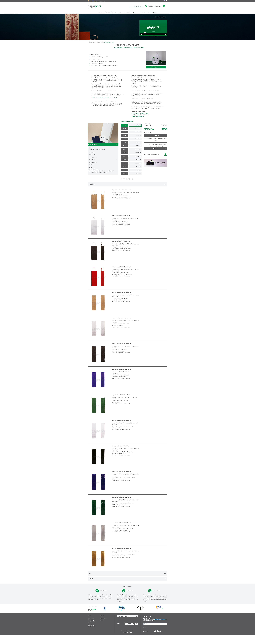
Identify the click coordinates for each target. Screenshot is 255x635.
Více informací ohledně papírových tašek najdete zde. (105, 97)
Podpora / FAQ (103, 618)
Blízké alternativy (128, 47)
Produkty (90, 42)
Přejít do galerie (92, 144)
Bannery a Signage (128, 12)
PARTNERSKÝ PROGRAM (124, 616)
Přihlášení (150, 6)
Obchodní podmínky (125, 631)
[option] (113, 608)
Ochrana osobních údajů (127, 632)
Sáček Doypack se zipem (138, 116)
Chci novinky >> (146, 627)
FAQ (128, 179)
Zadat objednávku (118, 47)
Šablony (132, 179)
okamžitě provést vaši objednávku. (154, 93)
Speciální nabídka (92, 622)
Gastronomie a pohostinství (145, 12)
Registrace (158, 6)
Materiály (122, 179)
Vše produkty (91, 620)
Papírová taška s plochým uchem (140, 113)
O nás (89, 616)
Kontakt (102, 620)
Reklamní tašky (99, 42)
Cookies (132, 631)
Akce (135, 12)
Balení (156, 12)
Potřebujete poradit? (139, 47)
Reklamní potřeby (116, 12)
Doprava (102, 616)
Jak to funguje (91, 618)
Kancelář (108, 12)
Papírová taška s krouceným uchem (140, 114)
